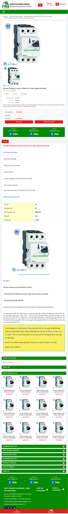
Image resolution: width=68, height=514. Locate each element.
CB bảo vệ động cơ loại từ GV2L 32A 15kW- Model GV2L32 (9, 392)
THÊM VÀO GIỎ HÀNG (48, 122)
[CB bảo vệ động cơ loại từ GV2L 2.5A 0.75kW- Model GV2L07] (42, 428)
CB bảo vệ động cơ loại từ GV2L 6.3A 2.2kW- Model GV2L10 (59, 415)
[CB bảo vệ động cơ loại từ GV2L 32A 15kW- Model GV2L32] (9, 382)
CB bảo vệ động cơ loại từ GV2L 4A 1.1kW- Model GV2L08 (25, 438)
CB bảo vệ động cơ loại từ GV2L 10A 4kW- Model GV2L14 (25, 415)
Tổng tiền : (8, 118)
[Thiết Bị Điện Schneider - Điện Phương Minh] (17, 8)
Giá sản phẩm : (9, 112)
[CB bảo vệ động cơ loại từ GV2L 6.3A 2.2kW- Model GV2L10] (58, 405)
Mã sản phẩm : (10, 98)
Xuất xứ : (11, 100)
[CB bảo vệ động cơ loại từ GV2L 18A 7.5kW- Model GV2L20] (58, 382)
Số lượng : (8, 115)
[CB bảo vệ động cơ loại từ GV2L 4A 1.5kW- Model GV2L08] (9, 428)
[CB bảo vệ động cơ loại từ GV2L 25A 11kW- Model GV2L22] (25, 382)
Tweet (16, 94)
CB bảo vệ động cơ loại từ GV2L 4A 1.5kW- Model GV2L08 (9, 438)
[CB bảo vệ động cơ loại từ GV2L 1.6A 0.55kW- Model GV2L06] (58, 428)
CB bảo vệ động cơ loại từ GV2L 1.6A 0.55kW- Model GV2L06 (59, 438)
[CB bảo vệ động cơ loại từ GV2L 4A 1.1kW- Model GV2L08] (25, 428)
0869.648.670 (34, 131)
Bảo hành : (11, 102)
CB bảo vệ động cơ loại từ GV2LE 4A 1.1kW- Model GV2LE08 (34, 274)
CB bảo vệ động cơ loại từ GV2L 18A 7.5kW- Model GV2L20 (59, 392)
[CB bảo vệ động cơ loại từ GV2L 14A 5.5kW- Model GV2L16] (9, 405)
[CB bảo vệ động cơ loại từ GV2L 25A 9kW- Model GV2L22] (42, 382)
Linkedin (24, 94)
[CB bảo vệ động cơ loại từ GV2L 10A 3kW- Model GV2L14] (42, 405)
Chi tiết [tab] (5, 141)
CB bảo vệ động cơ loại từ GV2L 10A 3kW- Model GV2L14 (42, 415)
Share (7, 94)
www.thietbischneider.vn (17, 504)
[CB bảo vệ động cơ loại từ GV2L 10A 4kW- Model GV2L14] (25, 405)
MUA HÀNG (19, 122)
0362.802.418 (54, 131)
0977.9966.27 (13, 131)
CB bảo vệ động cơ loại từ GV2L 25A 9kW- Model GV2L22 (42, 392)
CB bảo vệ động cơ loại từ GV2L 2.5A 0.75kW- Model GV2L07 (42, 438)
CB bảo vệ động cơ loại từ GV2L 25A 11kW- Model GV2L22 (25, 392)
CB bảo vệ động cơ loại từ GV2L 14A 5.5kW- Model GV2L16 (9, 415)
